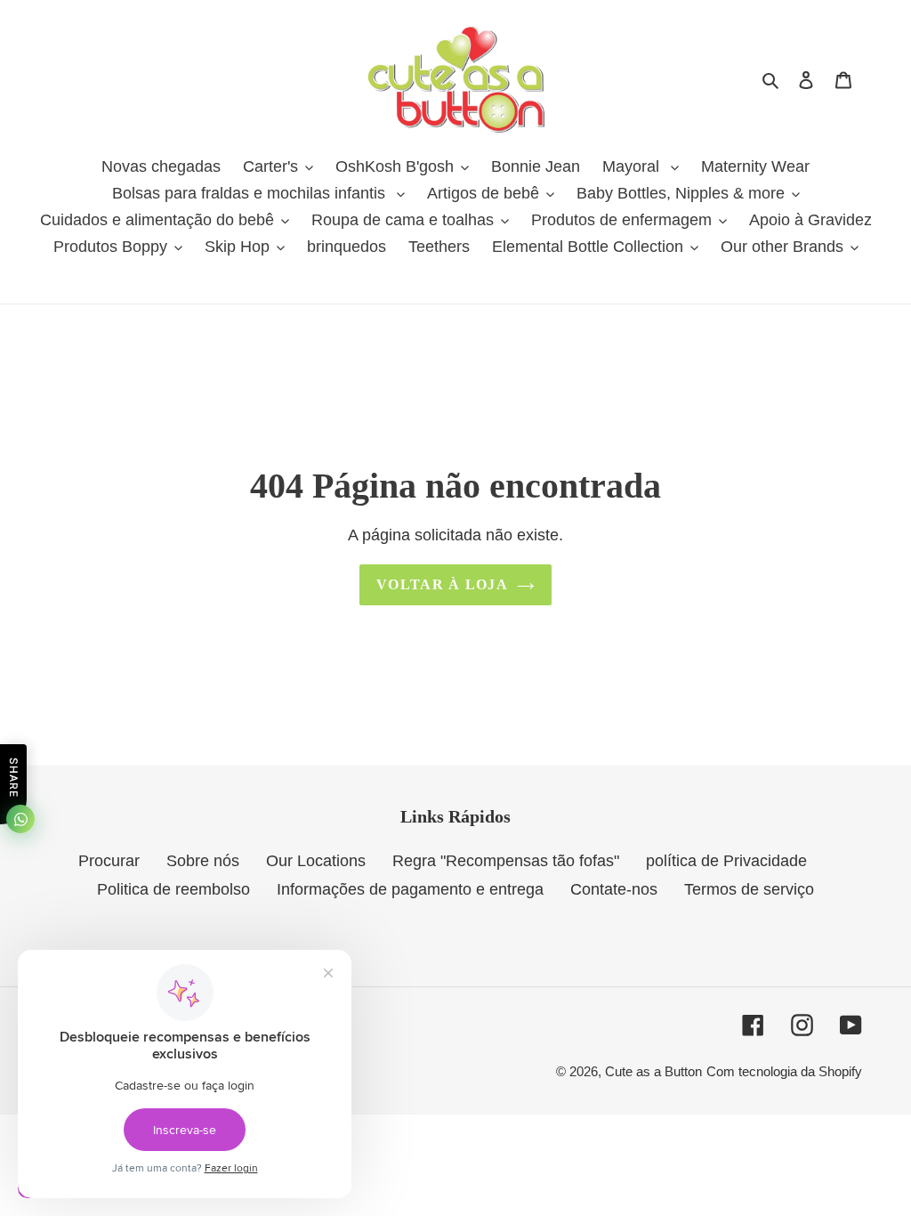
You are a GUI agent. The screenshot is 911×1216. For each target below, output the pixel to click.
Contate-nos (613, 889)
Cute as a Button (653, 1071)
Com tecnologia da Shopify (784, 1071)
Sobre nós (202, 861)
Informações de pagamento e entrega (410, 889)
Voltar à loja (442, 584)
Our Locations (316, 861)
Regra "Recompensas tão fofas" (505, 861)
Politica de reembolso (173, 889)
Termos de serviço (749, 889)
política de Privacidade (726, 861)
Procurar (109, 861)
